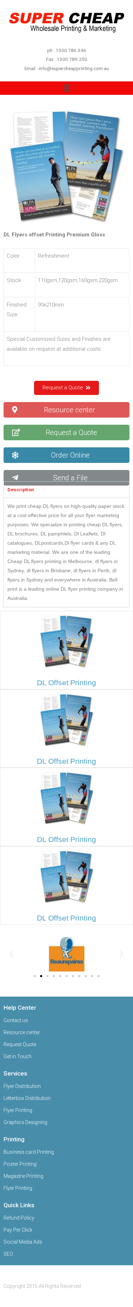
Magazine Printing (23, 1176)
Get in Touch (18, 1056)
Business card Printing (29, 1152)
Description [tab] (20, 489)
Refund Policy (19, 1218)
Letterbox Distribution (27, 1098)
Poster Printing (20, 1164)
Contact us (16, 1020)
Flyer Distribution (22, 1086)
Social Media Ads (23, 1242)
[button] (66, 388)
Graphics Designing (25, 1122)
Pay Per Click (18, 1230)
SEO (8, 1254)
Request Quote (20, 1044)
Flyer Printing (18, 1110)
